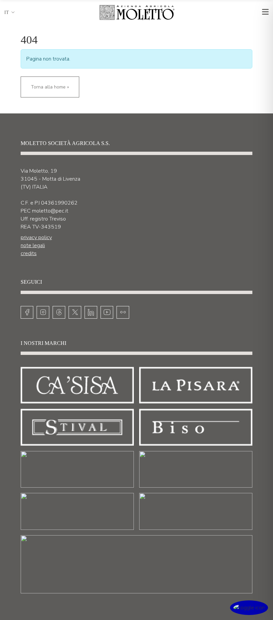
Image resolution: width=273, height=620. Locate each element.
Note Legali (33, 245)
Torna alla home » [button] (50, 87)
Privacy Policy (36, 237)
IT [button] (6, 12)
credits (29, 253)
